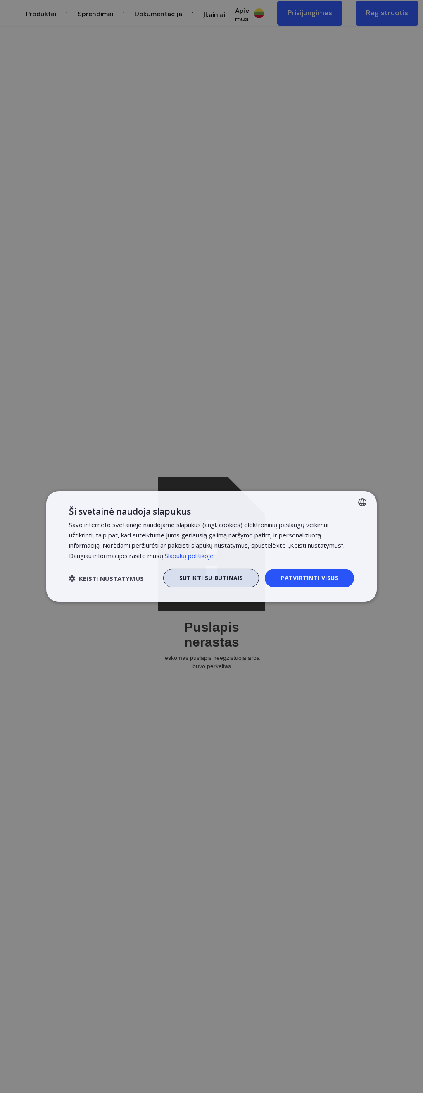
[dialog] (211, 546)
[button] (106, 578)
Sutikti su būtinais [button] (211, 578)
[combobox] (362, 502)
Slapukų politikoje (189, 555)
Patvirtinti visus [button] (309, 578)
